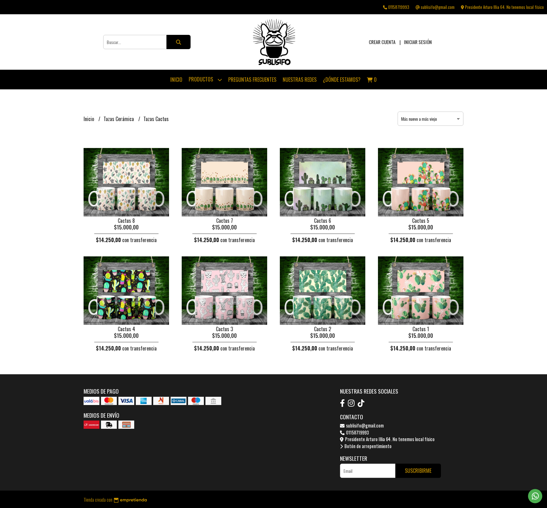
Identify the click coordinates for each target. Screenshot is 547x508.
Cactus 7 (224, 220)
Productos (201, 79)
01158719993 (357, 432)
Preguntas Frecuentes (252, 79)
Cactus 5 (420, 220)
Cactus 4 (126, 329)
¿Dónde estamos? (342, 79)
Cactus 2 (322, 329)
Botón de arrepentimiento (367, 446)
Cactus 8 (126, 220)
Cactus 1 (420, 329)
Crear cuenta (382, 41)
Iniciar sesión (418, 41)
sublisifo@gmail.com (364, 425)
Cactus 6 (322, 220)
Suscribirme (418, 470)
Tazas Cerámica (119, 119)
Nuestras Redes (300, 79)
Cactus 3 (224, 329)
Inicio (176, 79)
